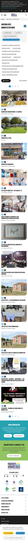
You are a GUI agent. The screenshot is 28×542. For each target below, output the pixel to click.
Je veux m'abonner (14, 455)
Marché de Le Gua (6, 138)
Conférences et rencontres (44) (11, 51)
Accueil (2, 19)
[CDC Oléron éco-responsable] (14, 489)
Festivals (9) (17, 57)
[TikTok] (23, 475)
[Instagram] (7, 476)
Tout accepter (8, 533)
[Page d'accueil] (14, 15)
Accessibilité (18, 435)
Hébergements (5, 507)
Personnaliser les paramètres (14, 538)
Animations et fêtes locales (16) (11, 45)
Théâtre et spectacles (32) (9, 69)
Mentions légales (5, 521)
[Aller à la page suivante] (18, 86)
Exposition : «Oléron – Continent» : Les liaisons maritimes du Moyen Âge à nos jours (12, 380)
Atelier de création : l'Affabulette (11, 190)
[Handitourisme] (21, 11)
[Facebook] (4, 476)
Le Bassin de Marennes (7, 501)
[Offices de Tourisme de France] (7, 482)
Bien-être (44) (6, 48)
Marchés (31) (5, 63)
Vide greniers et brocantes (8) (10, 72)
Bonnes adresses (6, 504)
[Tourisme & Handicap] (21, 489)
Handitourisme (5, 509)
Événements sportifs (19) (9, 54)
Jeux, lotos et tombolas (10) (9, 60)
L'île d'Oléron (4, 498)
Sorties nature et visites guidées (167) (12, 66)
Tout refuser (20, 533)
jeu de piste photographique (9, 326)
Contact (8, 435)
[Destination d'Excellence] (14, 482)
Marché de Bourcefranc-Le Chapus (11, 112)
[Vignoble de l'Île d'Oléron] (7, 489)
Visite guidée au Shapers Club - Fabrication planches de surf (10, 217)
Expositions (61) (6, 57)
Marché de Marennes (7, 164)
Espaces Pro (4, 512)
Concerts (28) (16, 48)
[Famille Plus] (21, 482)
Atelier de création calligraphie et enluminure (11, 245)
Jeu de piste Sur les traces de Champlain (13, 353)
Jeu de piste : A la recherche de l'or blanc (13, 300)
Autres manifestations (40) (9, 75)
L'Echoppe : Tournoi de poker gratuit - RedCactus (12, 409)
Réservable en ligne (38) (12, 39)
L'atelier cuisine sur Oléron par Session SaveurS (13, 273)
